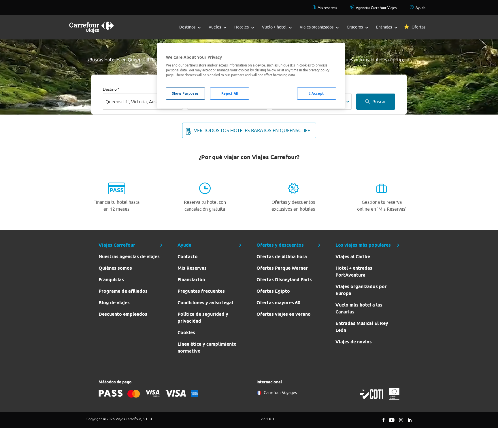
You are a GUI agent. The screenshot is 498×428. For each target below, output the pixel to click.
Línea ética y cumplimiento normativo (207, 347)
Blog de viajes (114, 302)
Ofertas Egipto (273, 291)
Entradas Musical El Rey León (361, 327)
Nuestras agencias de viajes (129, 256)
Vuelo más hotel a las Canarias (358, 308)
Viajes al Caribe (352, 256)
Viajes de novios (353, 342)
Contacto (188, 256)
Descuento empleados (123, 314)
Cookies (186, 332)
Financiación (191, 279)
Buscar (379, 101)
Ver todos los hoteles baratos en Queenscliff (252, 130)
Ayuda (420, 7)
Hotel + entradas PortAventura (353, 271)
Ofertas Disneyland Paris (284, 279)
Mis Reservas (192, 268)
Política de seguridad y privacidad (203, 317)
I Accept (316, 93)
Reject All (229, 93)
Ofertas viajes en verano (283, 314)
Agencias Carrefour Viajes (376, 7)
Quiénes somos (115, 268)
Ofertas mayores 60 (278, 302)
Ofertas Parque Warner (282, 268)
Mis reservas (327, 7)
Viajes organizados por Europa (361, 290)
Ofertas (418, 27)
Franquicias (111, 279)
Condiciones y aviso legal (205, 302)
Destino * (111, 89)
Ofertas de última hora (281, 256)
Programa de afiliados (123, 291)
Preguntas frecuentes (201, 291)
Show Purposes (185, 93)
